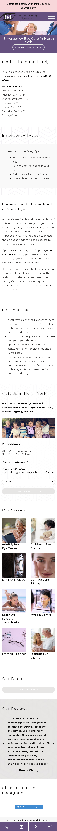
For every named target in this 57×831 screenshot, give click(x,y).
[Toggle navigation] (52, 16)
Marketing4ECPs (23, 820)
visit (26, 76)
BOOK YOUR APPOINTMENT (28, 47)
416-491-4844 (18, 469)
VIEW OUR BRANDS (28, 690)
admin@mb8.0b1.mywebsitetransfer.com (31, 472)
